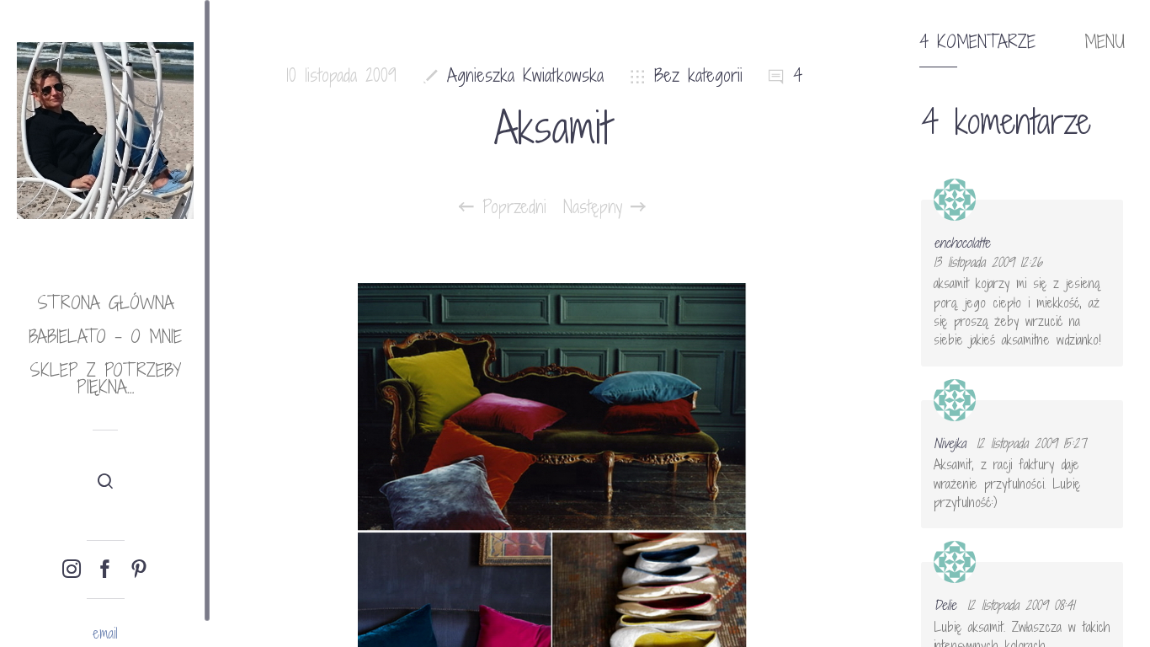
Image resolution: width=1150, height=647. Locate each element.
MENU (1104, 42)
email (105, 633)
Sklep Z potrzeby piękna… (105, 378)
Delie (945, 605)
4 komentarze (977, 42)
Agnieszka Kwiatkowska (525, 75)
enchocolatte (962, 242)
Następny (597, 207)
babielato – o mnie (105, 336)
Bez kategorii (698, 75)
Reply (1099, 215)
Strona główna (105, 303)
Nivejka (950, 443)
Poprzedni (510, 207)
